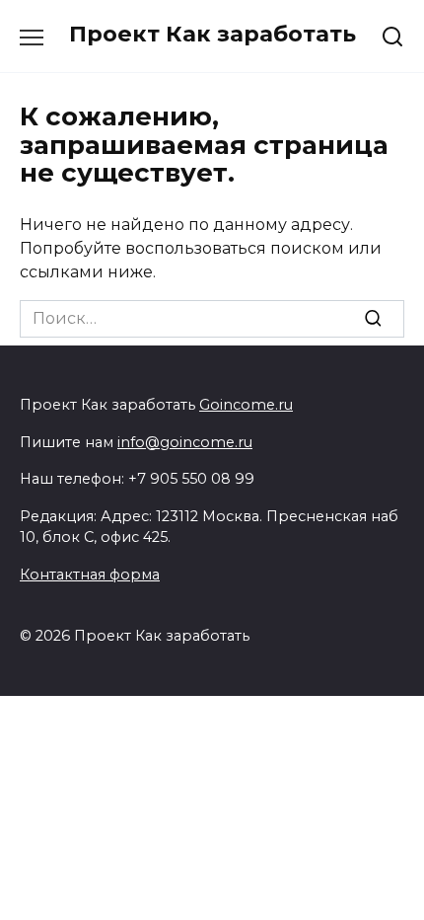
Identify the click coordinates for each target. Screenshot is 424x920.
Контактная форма (90, 574)
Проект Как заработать (212, 33)
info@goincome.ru (184, 442)
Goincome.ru (246, 405)
